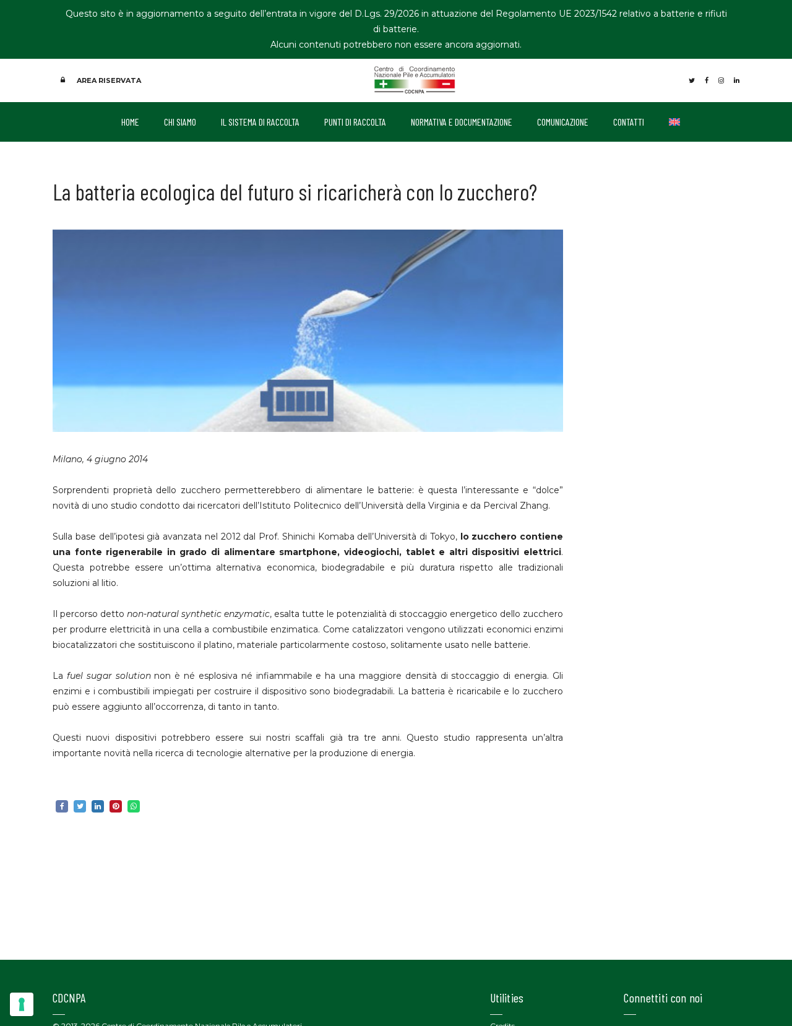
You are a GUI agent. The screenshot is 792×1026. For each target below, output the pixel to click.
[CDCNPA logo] (415, 79)
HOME (130, 121)
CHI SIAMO (180, 121)
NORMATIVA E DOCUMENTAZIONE (461, 121)
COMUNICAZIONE (562, 121)
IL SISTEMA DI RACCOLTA (260, 121)
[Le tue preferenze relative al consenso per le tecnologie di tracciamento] (21, 1004)
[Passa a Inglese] (674, 121)
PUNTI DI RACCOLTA (355, 121)
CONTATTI (628, 121)
